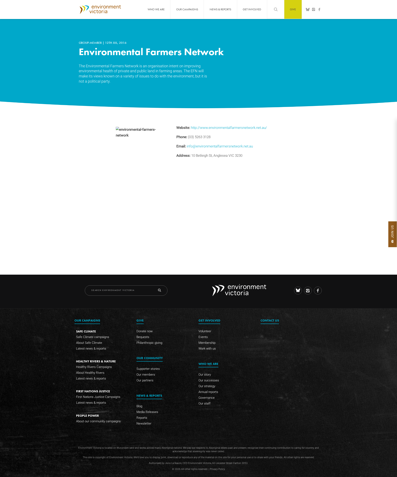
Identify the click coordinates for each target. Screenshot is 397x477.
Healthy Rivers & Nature (96, 361)
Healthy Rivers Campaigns (94, 367)
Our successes (208, 380)
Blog (139, 406)
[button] (392, 234)
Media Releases (147, 412)
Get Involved (252, 9)
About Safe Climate (89, 343)
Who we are (156, 9)
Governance (206, 398)
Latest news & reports (91, 348)
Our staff (204, 403)
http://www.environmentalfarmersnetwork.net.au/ (229, 128)
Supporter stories (148, 369)
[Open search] (275, 9)
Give (293, 9)
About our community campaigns (98, 421)
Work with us (207, 348)
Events (203, 337)
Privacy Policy (217, 469)
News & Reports (220, 9)
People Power (87, 416)
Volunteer (204, 331)
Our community (149, 358)
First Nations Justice (93, 391)
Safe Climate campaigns (92, 337)
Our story (204, 374)
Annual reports (208, 392)
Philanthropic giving (149, 343)
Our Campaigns (187, 9)
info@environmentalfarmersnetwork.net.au (220, 146)
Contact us (270, 320)
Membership (206, 343)
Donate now (144, 331)
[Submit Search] (159, 290)
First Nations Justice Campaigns (98, 397)
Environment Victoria (100, 9)
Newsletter (143, 423)
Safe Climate (86, 331)
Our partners (144, 380)
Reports (141, 418)
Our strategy (206, 386)
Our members (145, 374)
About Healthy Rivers (90, 373)
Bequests (142, 337)
